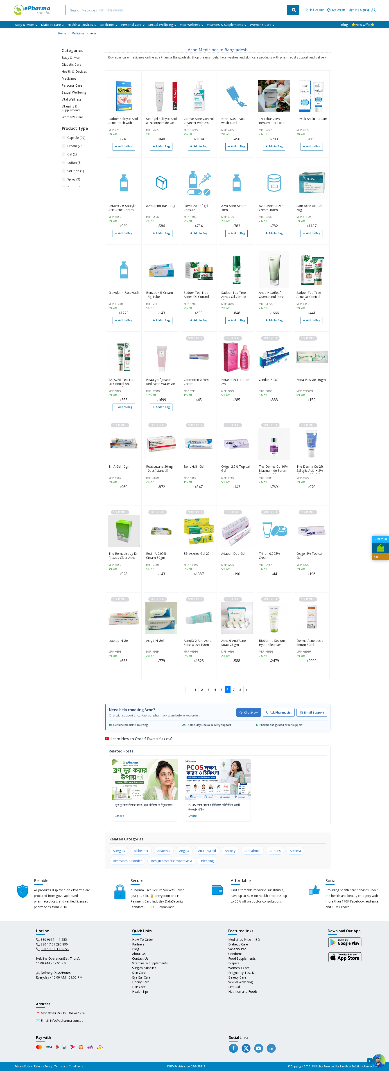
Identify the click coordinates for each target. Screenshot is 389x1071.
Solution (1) (75, 171)
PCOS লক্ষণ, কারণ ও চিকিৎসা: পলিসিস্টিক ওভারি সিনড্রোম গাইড (214, 807)
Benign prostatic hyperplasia (171, 861)
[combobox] (177, 10)
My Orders (339, 10)
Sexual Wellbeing (160, 24)
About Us (139, 954)
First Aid (234, 987)
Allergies (119, 851)
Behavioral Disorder (127, 861)
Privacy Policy (23, 1066)
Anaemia (163, 851)
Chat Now (251, 712)
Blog (344, 24)
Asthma (295, 851)
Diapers (234, 963)
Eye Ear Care (141, 977)
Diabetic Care (51, 24)
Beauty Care (237, 977)
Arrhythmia (252, 851)
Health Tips (140, 991)
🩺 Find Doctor (314, 9)
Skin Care (139, 972)
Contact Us (140, 958)
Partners (138, 944)
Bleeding (207, 861)
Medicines (107, 24)
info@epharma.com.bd (66, 1020)
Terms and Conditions (68, 1066)
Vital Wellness (190, 24)
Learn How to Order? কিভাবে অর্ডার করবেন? (141, 738)
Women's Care (260, 24)
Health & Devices (80, 24)
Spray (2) (73, 179)
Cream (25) (75, 146)
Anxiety (230, 851)
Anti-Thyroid (207, 851)
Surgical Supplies (144, 968)
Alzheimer (141, 851)
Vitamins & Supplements (225, 24)
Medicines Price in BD (244, 939)
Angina (184, 851)
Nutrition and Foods (243, 991)
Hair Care (139, 987)
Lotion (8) (74, 162)
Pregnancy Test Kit (242, 972)
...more (119, 816)
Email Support (314, 712)
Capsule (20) (76, 137)
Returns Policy (43, 1066)
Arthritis (275, 851)
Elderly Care (140, 982)
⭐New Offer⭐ (362, 24)
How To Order (142, 939)
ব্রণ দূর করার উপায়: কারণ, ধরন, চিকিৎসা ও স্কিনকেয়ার (143, 805)
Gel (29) (73, 154)
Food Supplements (242, 958)
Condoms (235, 954)
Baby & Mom (24, 24)
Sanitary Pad (237, 949)
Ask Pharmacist (281, 712)
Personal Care (131, 24)
